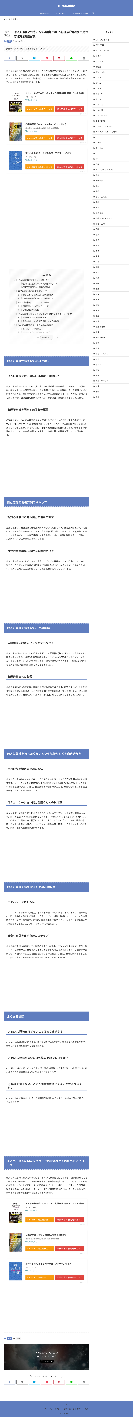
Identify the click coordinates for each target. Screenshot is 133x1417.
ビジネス (99, 110)
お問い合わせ (69, 1409)
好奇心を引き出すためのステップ (36, 332)
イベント (99, 61)
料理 (97, 267)
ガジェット (100, 72)
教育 (97, 245)
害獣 (97, 202)
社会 (97, 321)
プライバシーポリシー (52, 1409)
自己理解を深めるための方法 (34, 317)
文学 (97, 261)
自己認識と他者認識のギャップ (32, 291)
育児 (97, 348)
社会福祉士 (100, 326)
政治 (97, 240)
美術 (97, 343)
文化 (97, 256)
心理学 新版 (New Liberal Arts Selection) (45, 124)
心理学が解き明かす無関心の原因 (36, 287)
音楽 (97, 391)
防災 (97, 386)
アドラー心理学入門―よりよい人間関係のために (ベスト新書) (54, 92)
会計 (97, 159)
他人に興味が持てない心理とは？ (33, 279)
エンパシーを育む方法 (31, 328)
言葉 (97, 370)
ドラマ (98, 99)
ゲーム (98, 83)
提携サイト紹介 (83, 1409)
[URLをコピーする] (83, 58)
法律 (97, 294)
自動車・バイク (102, 353)
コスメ (98, 88)
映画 (97, 283)
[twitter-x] (66, 1404)
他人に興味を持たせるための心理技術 (35, 325)
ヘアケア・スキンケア (105, 126)
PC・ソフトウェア (103, 50)
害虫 (97, 207)
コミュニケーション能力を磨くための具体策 (40, 321)
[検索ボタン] (93, 13)
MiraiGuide (66, 5)
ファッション (101, 115)
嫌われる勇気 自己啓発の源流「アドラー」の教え (48, 153)
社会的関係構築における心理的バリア (37, 298)
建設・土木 (100, 223)
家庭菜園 (99, 213)
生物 (97, 315)
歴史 (97, 288)
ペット (98, 137)
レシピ (98, 153)
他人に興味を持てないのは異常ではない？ (39, 283)
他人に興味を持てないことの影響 (33, 302)
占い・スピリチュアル (105, 169)
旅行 (97, 272)
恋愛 (97, 234)
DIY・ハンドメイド (103, 39)
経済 (97, 332)
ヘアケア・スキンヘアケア (107, 131)
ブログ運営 (100, 121)
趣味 (97, 375)
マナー (98, 142)
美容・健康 (100, 337)
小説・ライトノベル (104, 218)
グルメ (98, 77)
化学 (97, 164)
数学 (97, 251)
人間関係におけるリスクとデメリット (37, 306)
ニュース (99, 104)
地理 (97, 186)
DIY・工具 (100, 45)
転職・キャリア (102, 380)
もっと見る (46, 337)
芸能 (97, 359)
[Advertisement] (46, 220)
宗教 (97, 191)
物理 (97, 305)
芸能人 (98, 364)
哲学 (97, 175)
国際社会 (99, 180)
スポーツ (99, 94)
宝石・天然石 (101, 196)
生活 (97, 310)
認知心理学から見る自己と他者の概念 (37, 294)
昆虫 (97, 278)
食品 (97, 397)
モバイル (99, 148)
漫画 (97, 299)
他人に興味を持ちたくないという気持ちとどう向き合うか (45, 313)
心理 (9, 41)
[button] (9, 58)
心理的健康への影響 (30, 309)
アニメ (98, 56)
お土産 (98, 66)
